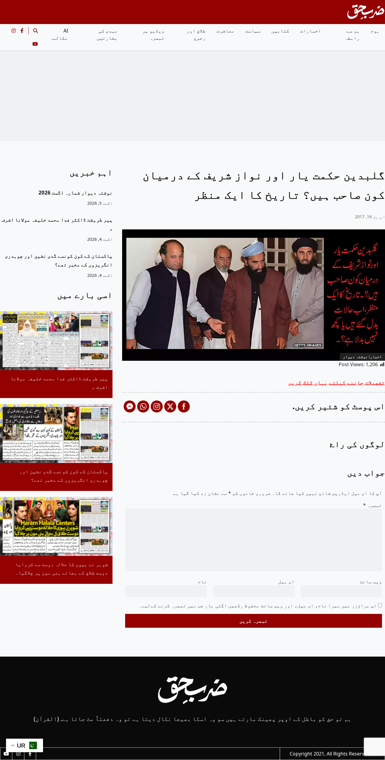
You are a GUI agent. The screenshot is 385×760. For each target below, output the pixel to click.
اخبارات (310, 30)
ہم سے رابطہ (352, 34)
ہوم (375, 30)
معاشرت (226, 30)
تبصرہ (372, 505)
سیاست (252, 30)
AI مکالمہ (59, 34)
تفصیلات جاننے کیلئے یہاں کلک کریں (336, 382)
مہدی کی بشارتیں (107, 34)
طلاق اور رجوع (196, 34)
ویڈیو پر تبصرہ (153, 34)
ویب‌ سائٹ (371, 581)
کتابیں (280, 30)
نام (202, 581)
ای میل (286, 581)
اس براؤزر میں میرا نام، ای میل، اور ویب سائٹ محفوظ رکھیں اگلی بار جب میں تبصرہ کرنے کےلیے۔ (258, 605)
